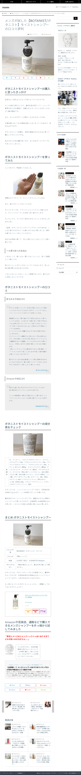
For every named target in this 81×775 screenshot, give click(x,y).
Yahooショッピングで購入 (43, 611)
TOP (11, 2)
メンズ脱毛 (50, 2)
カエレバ (30, 602)
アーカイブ (60, 268)
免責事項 (20, 773)
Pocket (28, 690)
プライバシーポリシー (9, 773)
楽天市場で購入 (36, 611)
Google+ (44, 685)
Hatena (13, 690)
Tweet (13, 685)
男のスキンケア (31, 2)
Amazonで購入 (28, 611)
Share (28, 685)
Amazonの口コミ (41, 406)
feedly (44, 690)
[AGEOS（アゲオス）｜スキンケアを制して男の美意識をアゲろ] (6, 7)
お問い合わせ (69, 2)
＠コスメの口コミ (41, 370)
